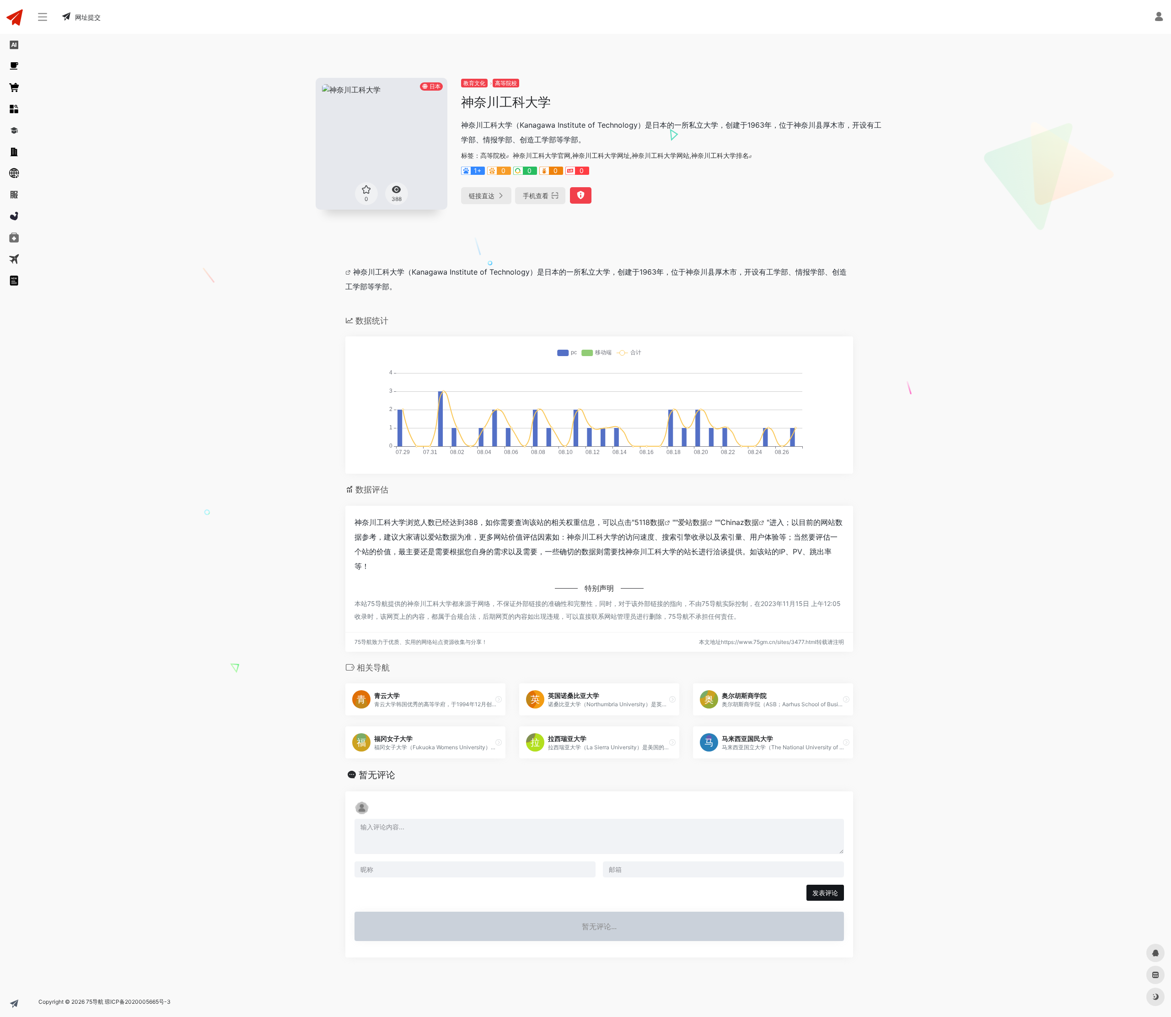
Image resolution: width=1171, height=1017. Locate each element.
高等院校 (506, 83)
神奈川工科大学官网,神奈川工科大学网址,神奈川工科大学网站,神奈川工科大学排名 (631, 155)
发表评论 (825, 893)
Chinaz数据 (739, 522)
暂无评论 (377, 774)
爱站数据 (692, 522)
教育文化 (474, 83)
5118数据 (649, 522)
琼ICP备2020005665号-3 (138, 1001)
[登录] (1159, 17)
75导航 (94, 1001)
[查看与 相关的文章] (349, 271)
